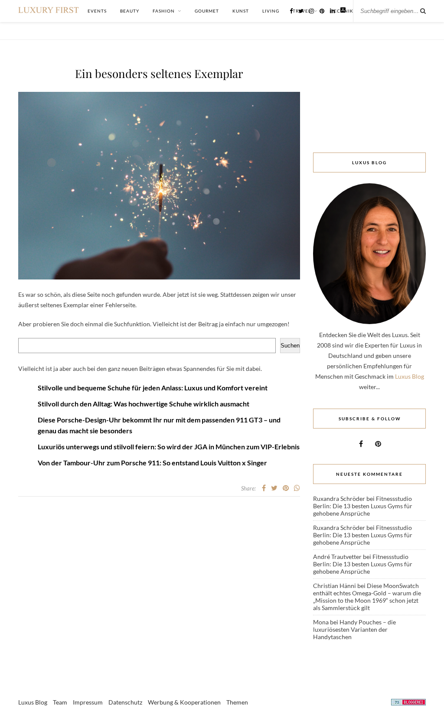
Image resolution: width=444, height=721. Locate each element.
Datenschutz (125, 702)
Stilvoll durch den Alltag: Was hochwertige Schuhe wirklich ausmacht (143, 403)
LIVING (270, 10)
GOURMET (207, 10)
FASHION (164, 10)
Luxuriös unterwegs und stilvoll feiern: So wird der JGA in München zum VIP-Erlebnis (169, 446)
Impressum (88, 702)
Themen (237, 702)
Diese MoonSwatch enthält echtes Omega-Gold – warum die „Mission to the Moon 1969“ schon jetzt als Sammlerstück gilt (367, 596)
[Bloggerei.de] (408, 703)
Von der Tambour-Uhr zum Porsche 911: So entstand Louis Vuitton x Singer (152, 462)
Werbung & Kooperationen (184, 702)
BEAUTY (129, 10)
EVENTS (97, 10)
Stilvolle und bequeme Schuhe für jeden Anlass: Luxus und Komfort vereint (153, 387)
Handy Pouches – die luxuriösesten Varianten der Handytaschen (354, 629)
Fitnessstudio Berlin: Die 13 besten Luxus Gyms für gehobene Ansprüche (362, 506)
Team (60, 702)
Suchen (290, 345)
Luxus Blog (409, 376)
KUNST (240, 10)
